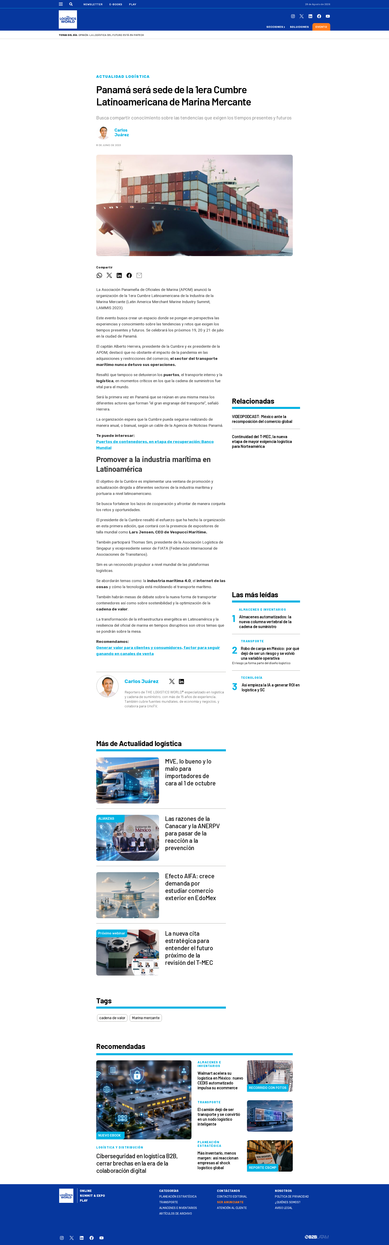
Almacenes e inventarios (178, 1208)
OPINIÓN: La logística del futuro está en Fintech (111, 35)
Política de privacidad (292, 1196)
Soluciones (299, 26)
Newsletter (93, 4)
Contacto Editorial (232, 1196)
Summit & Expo (92, 1196)
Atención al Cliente (232, 1208)
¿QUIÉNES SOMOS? (287, 1202)
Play (132, 4)
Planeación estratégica (178, 1196)
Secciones (274, 26)
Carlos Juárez (121, 132)
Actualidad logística (123, 76)
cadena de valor (112, 1018)
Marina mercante (145, 1018)
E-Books (115, 4)
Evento (321, 26)
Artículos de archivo (175, 1213)
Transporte (168, 1202)
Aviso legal (284, 1208)
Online (86, 1191)
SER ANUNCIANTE (230, 1202)
